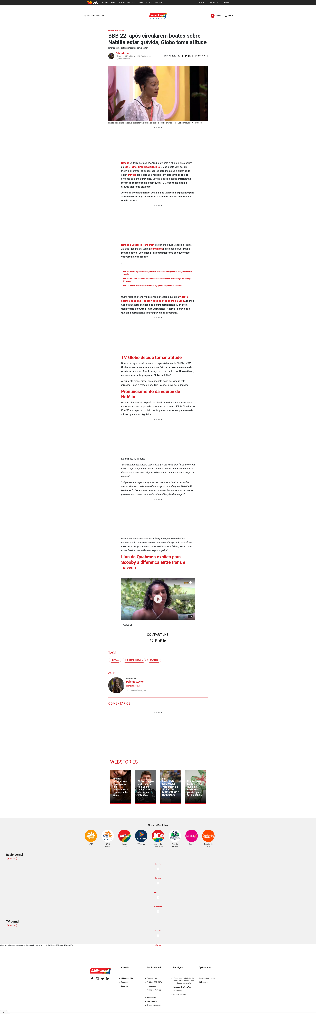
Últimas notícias (127, 978)
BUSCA (201, 3)
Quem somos (152, 978)
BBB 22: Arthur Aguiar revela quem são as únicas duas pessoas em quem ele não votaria (157, 272)
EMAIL (226, 3)
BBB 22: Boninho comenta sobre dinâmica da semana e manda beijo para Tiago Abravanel (157, 279)
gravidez (154, 660)
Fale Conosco (152, 1001)
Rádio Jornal (203, 982)
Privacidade (151, 986)
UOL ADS (158, 3)
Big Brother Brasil (134, 660)
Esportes (124, 986)
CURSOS (140, 3)
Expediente (151, 998)
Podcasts (124, 982)
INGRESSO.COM (108, 3)
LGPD (149, 994)
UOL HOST (121, 3)
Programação (178, 991)
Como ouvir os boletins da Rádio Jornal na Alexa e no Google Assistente (184, 980)
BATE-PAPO (214, 3)
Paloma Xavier (122, 53)
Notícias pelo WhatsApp (182, 987)
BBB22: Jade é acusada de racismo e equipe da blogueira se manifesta (153, 285)
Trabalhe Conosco (154, 1005)
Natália (125, 162)
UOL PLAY (149, 3)
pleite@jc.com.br (133, 686)
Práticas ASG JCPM (154, 982)
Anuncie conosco (179, 995)
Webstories (124, 762)
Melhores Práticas (154, 990)
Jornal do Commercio (207, 978)
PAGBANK (131, 3)
